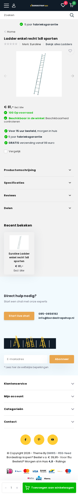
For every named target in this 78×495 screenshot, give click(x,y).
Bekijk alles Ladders (59, 44)
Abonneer (62, 359)
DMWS (51, 453)
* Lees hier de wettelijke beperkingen (26, 367)
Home (11, 32)
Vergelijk (15, 151)
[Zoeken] (72, 15)
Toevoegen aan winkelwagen (52, 488)
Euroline (35, 44)
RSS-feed (64, 453)
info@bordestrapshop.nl (56, 318)
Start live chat (19, 316)
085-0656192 (48, 314)
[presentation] (5, 76)
